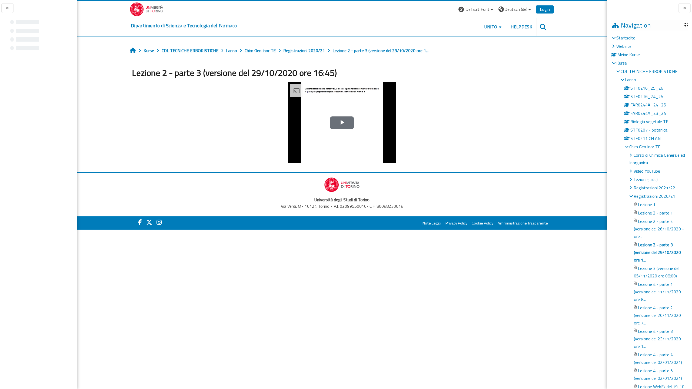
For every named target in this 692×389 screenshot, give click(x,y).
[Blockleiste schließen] (684, 8)
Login (545, 9)
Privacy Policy (456, 223)
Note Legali (431, 223)
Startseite (625, 38)
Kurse (621, 63)
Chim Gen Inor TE (644, 146)
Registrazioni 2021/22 (654, 188)
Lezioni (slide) (646, 179)
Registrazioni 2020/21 (654, 196)
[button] (476, 9)
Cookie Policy (482, 223)
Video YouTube (647, 171)
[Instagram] (159, 222)
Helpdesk (521, 27)
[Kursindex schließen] (7, 8)
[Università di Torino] (147, 8)
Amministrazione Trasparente (523, 223)
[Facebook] (140, 222)
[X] (149, 222)
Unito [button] (490, 27)
